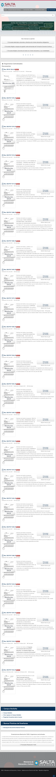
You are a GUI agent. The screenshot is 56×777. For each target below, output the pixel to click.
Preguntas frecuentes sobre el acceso (12, 717)
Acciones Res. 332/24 (39, 9)
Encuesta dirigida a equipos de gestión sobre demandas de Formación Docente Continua (28, 46)
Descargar (45, 76)
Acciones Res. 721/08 (28, 9)
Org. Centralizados (51, 9)
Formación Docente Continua (14, 9)
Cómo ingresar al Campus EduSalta (12, 715)
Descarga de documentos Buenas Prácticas (14, 727)
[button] (4, 26)
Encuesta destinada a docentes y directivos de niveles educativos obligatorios (28, 42)
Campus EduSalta (7, 713)
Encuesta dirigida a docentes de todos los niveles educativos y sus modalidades (28, 51)
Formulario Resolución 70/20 (28, 745)
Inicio (5, 9)
